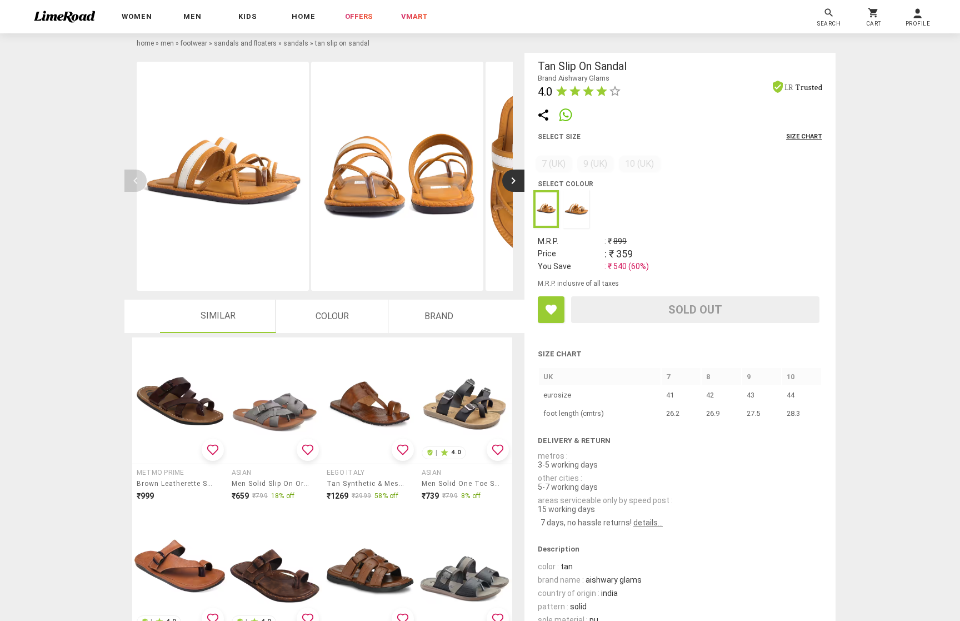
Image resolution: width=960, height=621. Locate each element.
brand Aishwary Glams (573, 78)
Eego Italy (345, 472)
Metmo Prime (160, 472)
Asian (241, 472)
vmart (414, 16)
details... (648, 522)
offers (359, 16)
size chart (804, 136)
